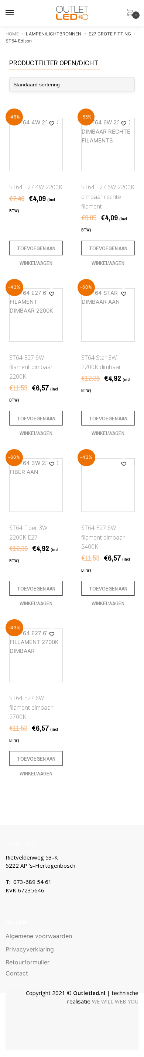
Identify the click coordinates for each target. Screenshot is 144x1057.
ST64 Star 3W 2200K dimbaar (101, 362)
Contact (17, 973)
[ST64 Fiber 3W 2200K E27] (36, 485)
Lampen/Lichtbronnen (53, 34)
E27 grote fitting (110, 34)
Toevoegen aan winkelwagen (36, 249)
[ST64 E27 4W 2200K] (36, 144)
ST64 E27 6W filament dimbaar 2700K (31, 707)
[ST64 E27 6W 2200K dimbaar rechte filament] (108, 144)
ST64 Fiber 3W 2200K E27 (28, 532)
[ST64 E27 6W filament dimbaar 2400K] (108, 485)
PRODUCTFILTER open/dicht (53, 63)
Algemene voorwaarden (39, 936)
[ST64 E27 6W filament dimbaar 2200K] (36, 315)
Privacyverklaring (30, 949)
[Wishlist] (51, 123)
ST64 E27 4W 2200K (35, 187)
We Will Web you (115, 1001)
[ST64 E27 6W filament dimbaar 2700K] (36, 655)
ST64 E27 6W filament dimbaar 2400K (103, 537)
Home (12, 34)
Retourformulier (27, 962)
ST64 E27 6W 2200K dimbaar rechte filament (107, 196)
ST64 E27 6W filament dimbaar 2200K (31, 367)
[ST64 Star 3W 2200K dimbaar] (108, 315)
